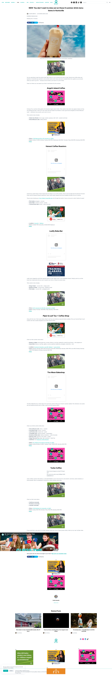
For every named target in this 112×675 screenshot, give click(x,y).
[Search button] (107, 2)
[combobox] (94, 2)
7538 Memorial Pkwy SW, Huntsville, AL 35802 (43, 138)
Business (13, 2)
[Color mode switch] (109, 2)
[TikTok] (78, 2)
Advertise (47, 2)
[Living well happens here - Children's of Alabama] (56, 213)
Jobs (27, 2)
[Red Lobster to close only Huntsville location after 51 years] (28, 620)
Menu (30, 141)
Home (3, 2)
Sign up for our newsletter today (59, 553)
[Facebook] (71, 2)
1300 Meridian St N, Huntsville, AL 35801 (42, 508)
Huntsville (36, 223)
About (51, 2)
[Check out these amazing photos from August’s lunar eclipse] (56, 620)
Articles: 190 (56, 602)
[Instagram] (74, 2)
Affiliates (32, 2)
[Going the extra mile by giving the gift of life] (56, 67)
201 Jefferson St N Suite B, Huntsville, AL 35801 (43, 442)
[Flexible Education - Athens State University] (56, 128)
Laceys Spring (57, 347)
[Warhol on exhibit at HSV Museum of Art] (56, 97)
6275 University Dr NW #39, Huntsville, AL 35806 (44, 308)
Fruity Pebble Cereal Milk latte (45, 198)
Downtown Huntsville (39, 347)
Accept (5, 670)
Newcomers (7, 2)
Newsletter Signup (40, 2)
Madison (41, 223)
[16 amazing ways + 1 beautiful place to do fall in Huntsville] (84, 620)
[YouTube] (81, 2)
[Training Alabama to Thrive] (56, 268)
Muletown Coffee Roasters (43, 439)
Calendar (22, 2)
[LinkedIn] (76, 2)
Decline (11, 670)
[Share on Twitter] (36, 23)
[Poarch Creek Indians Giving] (56, 671)
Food (18, 2)
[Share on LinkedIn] (32, 23)
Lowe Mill (46, 347)
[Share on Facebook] (29, 23)
